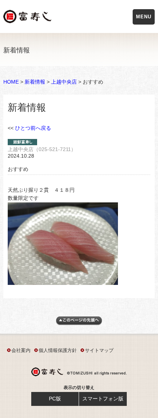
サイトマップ (99, 350)
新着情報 (35, 82)
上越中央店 (64, 82)
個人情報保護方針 (58, 350)
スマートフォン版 (102, 399)
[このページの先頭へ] (79, 323)
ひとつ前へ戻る (33, 128)
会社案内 (20, 350)
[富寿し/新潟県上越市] (28, 17)
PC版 (55, 399)
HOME (11, 82)
